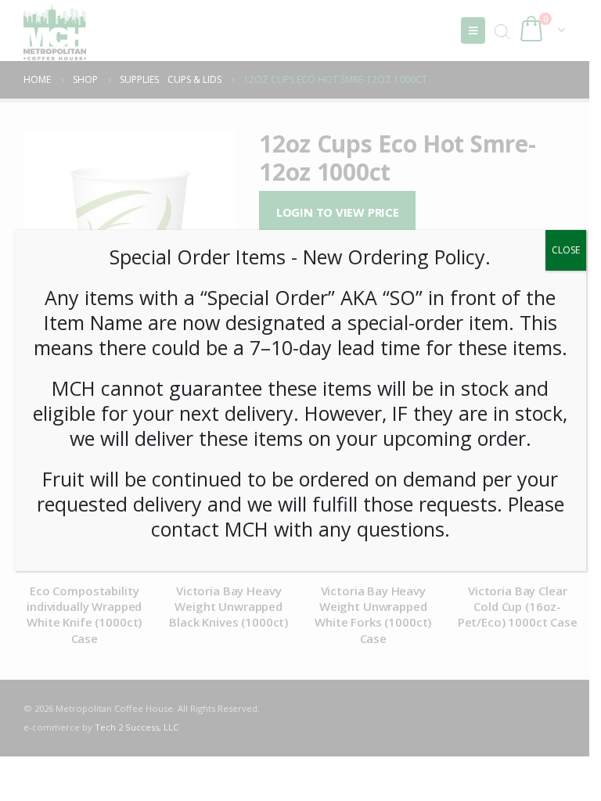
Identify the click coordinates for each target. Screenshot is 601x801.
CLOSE (566, 250)
